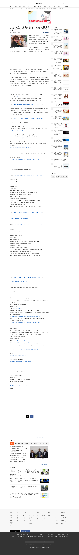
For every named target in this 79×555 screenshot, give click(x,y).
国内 (16, 6)
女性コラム (44, 515)
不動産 (60, 536)
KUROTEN (17, 534)
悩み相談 (35, 536)
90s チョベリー (44, 520)
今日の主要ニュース (44, 464)
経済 (11, 515)
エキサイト (67, 3)
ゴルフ (24, 518)
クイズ (54, 6)
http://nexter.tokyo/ (17, 308)
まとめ (11, 518)
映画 (17, 515)
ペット (37, 518)
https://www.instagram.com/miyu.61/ (19, 218)
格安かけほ (22, 536)
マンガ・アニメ (32, 515)
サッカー (24, 517)
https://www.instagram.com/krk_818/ (19, 281)
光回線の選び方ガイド (24, 534)
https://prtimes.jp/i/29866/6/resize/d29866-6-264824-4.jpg (28, 224)
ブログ (56, 534)
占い (42, 536)
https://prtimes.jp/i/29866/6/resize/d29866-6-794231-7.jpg (28, 212)
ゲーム (30, 517)
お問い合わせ (52, 544)
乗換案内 (56, 536)
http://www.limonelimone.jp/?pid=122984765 (21, 130)
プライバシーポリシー (36, 544)
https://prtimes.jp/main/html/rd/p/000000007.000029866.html (25, 316)
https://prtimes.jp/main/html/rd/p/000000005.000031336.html (25, 159)
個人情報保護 (43, 544)
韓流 (17, 520)
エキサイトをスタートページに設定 (39, 541)
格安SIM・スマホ (65, 534)
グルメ (30, 520)
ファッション (31, 521)
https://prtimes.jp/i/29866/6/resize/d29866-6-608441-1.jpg (28, 104)
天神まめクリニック (43, 534)
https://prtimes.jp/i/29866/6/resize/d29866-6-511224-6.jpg (28, 277)
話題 (49, 515)
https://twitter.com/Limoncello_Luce (18, 355)
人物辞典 (62, 520)
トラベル (43, 518)
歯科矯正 (63, 536)
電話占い (59, 534)
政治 (11, 517)
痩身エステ (41, 537)
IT (29, 518)
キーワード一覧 (63, 518)
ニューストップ (62, 3)
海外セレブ (18, 518)
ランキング (59, 6)
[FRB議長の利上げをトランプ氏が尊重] (39, 452)
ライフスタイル (44, 517)
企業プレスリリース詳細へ (16, 385)
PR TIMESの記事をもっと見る (42, 437)
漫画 (49, 6)
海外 (20, 6)
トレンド (34, 6)
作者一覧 (62, 515)
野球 (23, 515)
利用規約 (30, 544)
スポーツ (28, 6)
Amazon (53, 176)
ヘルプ (62, 523)
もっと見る (66, 170)
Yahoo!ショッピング (63, 176)
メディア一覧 (63, 517)
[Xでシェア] (28, 416)
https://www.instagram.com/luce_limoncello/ (20, 361)
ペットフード (34, 537)
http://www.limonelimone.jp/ (21, 96)
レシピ (49, 536)
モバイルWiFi (27, 536)
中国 (11, 523)
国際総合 (11, 522)
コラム (45, 6)
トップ (12, 443)
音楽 (17, 517)
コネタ (37, 515)
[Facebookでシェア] (32, 416)
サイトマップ (63, 521)
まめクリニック (36, 534)
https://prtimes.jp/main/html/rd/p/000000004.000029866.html (25, 322)
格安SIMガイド (13, 536)
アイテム (52, 534)
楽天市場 (57, 176)
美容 (67, 536)
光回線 (18, 536)
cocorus (31, 536)
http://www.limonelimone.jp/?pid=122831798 (20, 147)
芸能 (24, 6)
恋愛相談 (39, 536)
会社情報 (26, 544)
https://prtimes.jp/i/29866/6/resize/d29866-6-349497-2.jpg (28, 175)
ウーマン (45, 536)
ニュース (11, 6)
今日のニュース (66, 6)
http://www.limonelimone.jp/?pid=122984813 (20, 138)
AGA (38, 537)
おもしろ (39, 6)
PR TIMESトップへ (26, 385)
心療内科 (48, 534)
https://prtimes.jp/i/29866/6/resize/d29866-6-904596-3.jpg (28, 118)
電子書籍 (45, 537)
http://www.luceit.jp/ (20, 340)
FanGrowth (31, 534)
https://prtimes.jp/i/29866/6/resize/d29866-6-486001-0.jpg (28, 91)
